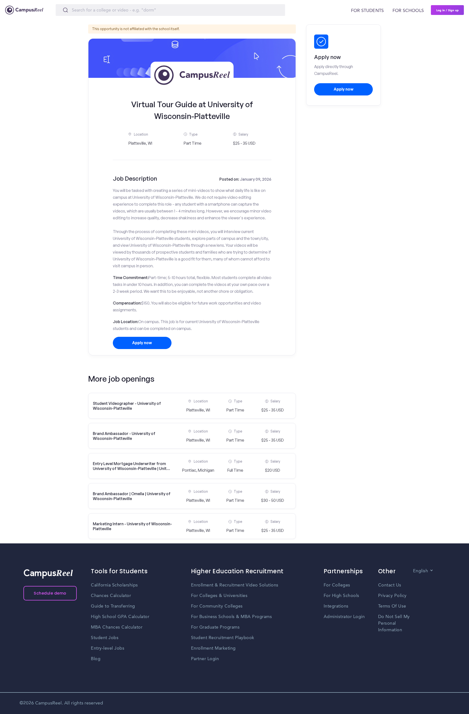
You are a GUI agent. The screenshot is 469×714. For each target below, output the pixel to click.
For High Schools (341, 596)
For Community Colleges (217, 606)
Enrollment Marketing (213, 648)
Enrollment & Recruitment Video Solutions (234, 585)
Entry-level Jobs (107, 648)
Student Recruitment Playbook (222, 638)
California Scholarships (114, 585)
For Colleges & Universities (219, 596)
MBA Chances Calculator (116, 627)
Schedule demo (50, 593)
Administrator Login (344, 617)
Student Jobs (104, 638)
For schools (408, 11)
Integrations (336, 606)
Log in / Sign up (447, 10)
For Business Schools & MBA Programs (231, 617)
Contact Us (389, 585)
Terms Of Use (392, 606)
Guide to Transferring (113, 606)
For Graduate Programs (215, 627)
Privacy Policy (392, 596)
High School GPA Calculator (120, 617)
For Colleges (337, 585)
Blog (95, 659)
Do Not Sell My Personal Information (394, 623)
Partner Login (205, 659)
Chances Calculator (111, 596)
